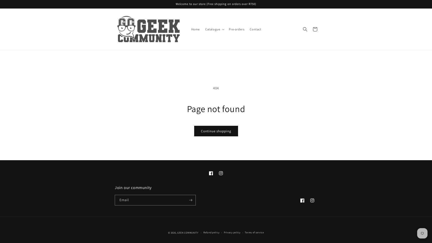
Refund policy (211, 232)
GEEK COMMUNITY (187, 232)
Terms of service (254, 232)
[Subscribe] (191, 200)
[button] (214, 29)
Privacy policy (232, 232)
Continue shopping (216, 131)
